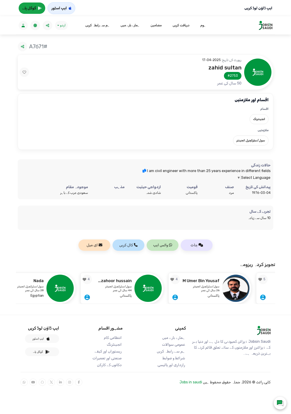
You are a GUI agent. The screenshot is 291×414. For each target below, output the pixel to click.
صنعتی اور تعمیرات (107, 358)
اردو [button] (62, 25)
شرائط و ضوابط (174, 358)
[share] (47, 25)
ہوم (203, 25)
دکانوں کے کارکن (109, 365)
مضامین (156, 25)
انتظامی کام (113, 337)
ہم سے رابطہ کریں (97, 25)
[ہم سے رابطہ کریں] (280, 403)
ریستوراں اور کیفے (108, 351)
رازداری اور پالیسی (171, 365)
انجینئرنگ (114, 344)
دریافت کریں (181, 25)
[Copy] (144, 170)
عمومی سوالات (173, 344)
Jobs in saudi (191, 382)
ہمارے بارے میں (130, 25)
